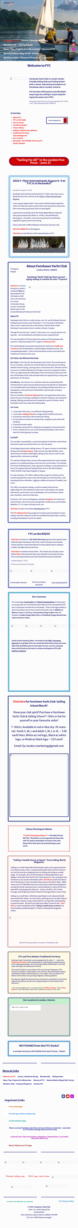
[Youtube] (73, 45)
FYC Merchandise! (20, 125)
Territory (23, 962)
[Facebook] (73, 40)
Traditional (15, 962)
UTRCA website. (50, 988)
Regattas (50, 499)
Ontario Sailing (32, 395)
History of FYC (49, 342)
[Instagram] (73, 49)
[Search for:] (55, 120)
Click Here (17, 233)
